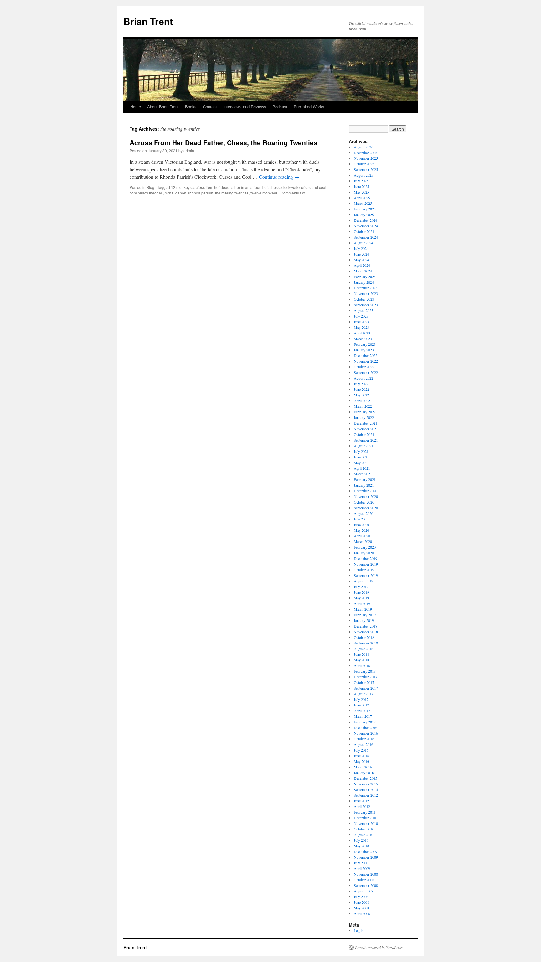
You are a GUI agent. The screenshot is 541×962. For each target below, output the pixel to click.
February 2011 (365, 812)
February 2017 (365, 721)
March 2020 (363, 541)
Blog (150, 187)
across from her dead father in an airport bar (230, 187)
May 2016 (361, 761)
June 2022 (361, 389)
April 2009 (362, 868)
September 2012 (366, 795)
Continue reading (279, 176)
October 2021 (364, 434)
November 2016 (366, 733)
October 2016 (364, 738)
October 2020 (364, 501)
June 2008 (361, 902)
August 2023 (363, 310)
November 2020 (366, 496)
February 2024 (365, 276)
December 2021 (365, 423)
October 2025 (364, 163)
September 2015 (366, 789)
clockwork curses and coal (303, 187)
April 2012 (362, 806)
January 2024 (364, 282)
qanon (180, 192)
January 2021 (364, 485)
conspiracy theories (146, 192)
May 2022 (361, 394)
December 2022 (365, 355)
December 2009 (365, 851)
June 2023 (361, 321)
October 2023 (364, 299)
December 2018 (365, 625)
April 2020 (362, 535)
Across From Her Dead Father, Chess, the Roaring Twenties (223, 142)
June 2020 (361, 524)
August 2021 (363, 445)
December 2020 (365, 490)
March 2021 (363, 473)
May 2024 (361, 259)
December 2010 (365, 817)
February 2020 (365, 547)
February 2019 (365, 614)
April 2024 (362, 265)
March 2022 (363, 406)
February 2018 (365, 671)
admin (188, 150)
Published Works (309, 107)
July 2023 (361, 315)
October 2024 (364, 231)
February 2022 (365, 411)
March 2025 (363, 203)
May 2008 (361, 907)
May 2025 (361, 191)
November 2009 (366, 857)
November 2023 (366, 293)
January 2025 (364, 214)
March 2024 (363, 270)
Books (191, 107)
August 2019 (363, 580)
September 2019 (366, 575)
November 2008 (366, 874)
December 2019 (365, 558)
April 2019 (362, 603)
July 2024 (361, 248)
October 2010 (364, 828)
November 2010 (366, 823)
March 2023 (363, 338)
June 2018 (361, 654)
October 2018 (364, 637)
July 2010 (361, 840)
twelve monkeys (264, 192)
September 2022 (366, 372)
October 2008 (364, 879)
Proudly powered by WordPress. (379, 947)
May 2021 (361, 462)
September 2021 (366, 439)
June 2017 (361, 704)
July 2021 (361, 451)
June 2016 (361, 755)
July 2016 (361, 750)
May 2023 (361, 327)
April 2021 (362, 468)
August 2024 (363, 242)
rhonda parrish (200, 192)
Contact (210, 107)
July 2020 (361, 518)
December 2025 (365, 152)
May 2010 (361, 845)
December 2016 (365, 727)
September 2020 (366, 507)
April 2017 (362, 710)
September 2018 (366, 642)
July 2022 (361, 383)
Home (135, 107)
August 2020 (363, 513)
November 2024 (366, 225)
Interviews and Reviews (244, 107)
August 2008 (363, 890)
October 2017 (364, 682)
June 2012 (361, 800)
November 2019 (366, 563)
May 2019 (361, 597)
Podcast (279, 107)
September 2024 (366, 237)
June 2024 (361, 253)
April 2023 (362, 332)
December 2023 (365, 287)
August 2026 (363, 146)
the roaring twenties (232, 192)
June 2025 (361, 186)
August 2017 (363, 693)
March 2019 (363, 609)
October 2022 (364, 366)
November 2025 (366, 158)
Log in (358, 930)
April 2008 (362, 913)
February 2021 (365, 479)
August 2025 (363, 175)
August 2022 (363, 377)
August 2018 (363, 648)
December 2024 (365, 220)
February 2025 (365, 208)
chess (275, 187)
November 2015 (366, 783)
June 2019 (361, 592)
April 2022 (362, 400)
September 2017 (366, 687)
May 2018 (361, 659)
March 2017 (363, 716)
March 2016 (363, 766)
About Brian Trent (163, 107)
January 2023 (364, 349)
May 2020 (361, 530)
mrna (169, 192)
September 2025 (366, 169)
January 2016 (364, 772)
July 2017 (361, 699)
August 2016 (363, 744)
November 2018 (366, 631)
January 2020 (364, 552)
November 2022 (366, 361)
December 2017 (365, 676)
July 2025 (361, 180)
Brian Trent (148, 21)
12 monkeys (181, 187)
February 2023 (365, 344)
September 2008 (366, 885)
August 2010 (363, 834)
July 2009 (361, 862)
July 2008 (361, 896)
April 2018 (362, 665)
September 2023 (366, 304)
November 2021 (366, 428)
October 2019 (364, 569)
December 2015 (365, 778)
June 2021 (361, 456)
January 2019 (364, 620)
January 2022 (364, 417)
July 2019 (361, 586)
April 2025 (362, 197)
